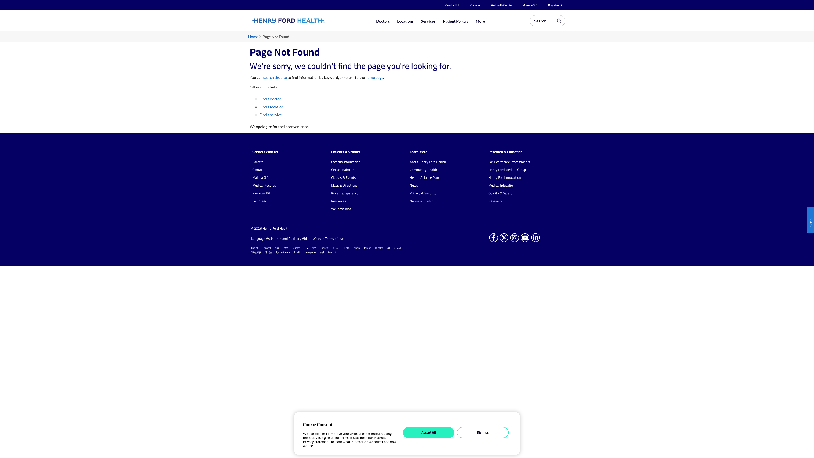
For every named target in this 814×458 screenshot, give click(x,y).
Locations (405, 21)
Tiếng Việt (256, 252)
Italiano (367, 248)
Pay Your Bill (556, 5)
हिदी (388, 248)
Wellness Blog (341, 209)
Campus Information (345, 162)
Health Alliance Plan (424, 177)
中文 (306, 248)
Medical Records (264, 185)
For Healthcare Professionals (509, 162)
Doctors (383, 21)
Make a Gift (530, 5)
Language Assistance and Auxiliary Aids (279, 238)
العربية (278, 248)
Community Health (423, 169)
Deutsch (296, 248)
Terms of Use (349, 438)
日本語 (268, 252)
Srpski (297, 252)
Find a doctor (270, 98)
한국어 (397, 248)
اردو (322, 252)
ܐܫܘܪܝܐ (337, 248)
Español (267, 248)
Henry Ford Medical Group (507, 169)
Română (332, 252)
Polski (347, 248)
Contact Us (452, 5)
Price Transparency (344, 193)
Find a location (271, 107)
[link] (303, 20)
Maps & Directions (344, 185)
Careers (475, 5)
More (480, 21)
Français (325, 248)
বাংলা (286, 248)
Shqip (357, 248)
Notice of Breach (422, 201)
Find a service (270, 114)
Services (428, 21)
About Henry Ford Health (428, 162)
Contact (258, 169)
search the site (275, 77)
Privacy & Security (423, 193)
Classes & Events (343, 177)
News (414, 185)
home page (374, 77)
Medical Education (501, 185)
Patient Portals (455, 21)
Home (253, 37)
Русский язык (283, 252)
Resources (338, 201)
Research (495, 201)
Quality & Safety (500, 193)
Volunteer (259, 201)
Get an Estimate (501, 5)
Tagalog (379, 248)
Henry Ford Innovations (505, 177)
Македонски (310, 252)
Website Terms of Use (328, 238)
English (254, 248)
